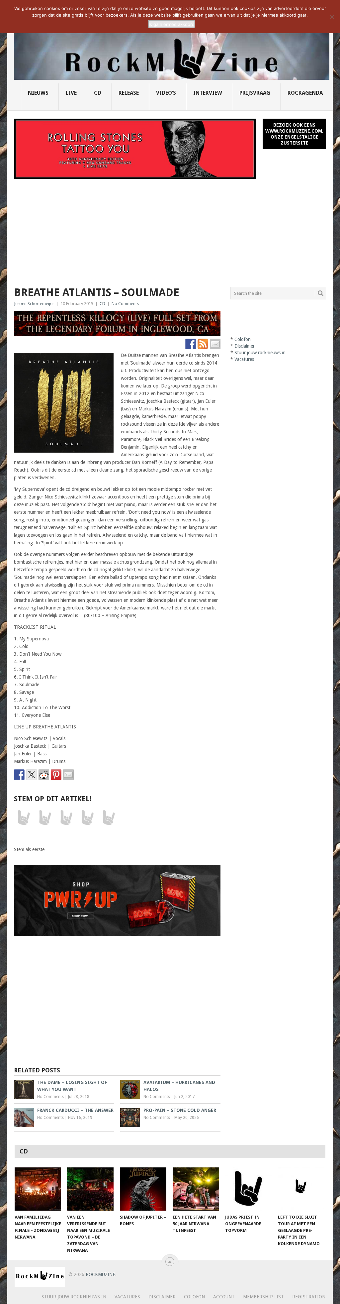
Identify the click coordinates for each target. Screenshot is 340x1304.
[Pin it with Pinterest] (56, 774)
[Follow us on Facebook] (190, 344)
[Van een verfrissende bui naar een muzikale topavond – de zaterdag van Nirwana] (90, 1189)
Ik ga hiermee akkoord (172, 24)
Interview (207, 93)
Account (224, 1296)
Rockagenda (305, 93)
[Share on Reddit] (44, 774)
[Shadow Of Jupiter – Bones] (143, 1189)
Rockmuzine (100, 1274)
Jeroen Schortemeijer (34, 303)
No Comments (125, 303)
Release (129, 93)
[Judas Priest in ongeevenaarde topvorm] (248, 1189)
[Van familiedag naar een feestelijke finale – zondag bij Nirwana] (38, 1189)
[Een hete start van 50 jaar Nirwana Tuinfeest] (196, 1189)
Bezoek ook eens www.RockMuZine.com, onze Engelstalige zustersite (294, 134)
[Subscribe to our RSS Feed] (203, 344)
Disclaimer (244, 346)
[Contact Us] (215, 344)
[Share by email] (68, 774)
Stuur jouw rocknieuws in (260, 352)
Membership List (263, 1296)
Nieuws (38, 93)
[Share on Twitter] (31, 774)
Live (71, 93)
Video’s (166, 93)
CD (97, 93)
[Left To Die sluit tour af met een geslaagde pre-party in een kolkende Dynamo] (301, 1189)
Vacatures (244, 359)
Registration (308, 1296)
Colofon (242, 339)
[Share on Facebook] (19, 774)
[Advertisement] (170, 228)
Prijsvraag (254, 93)
